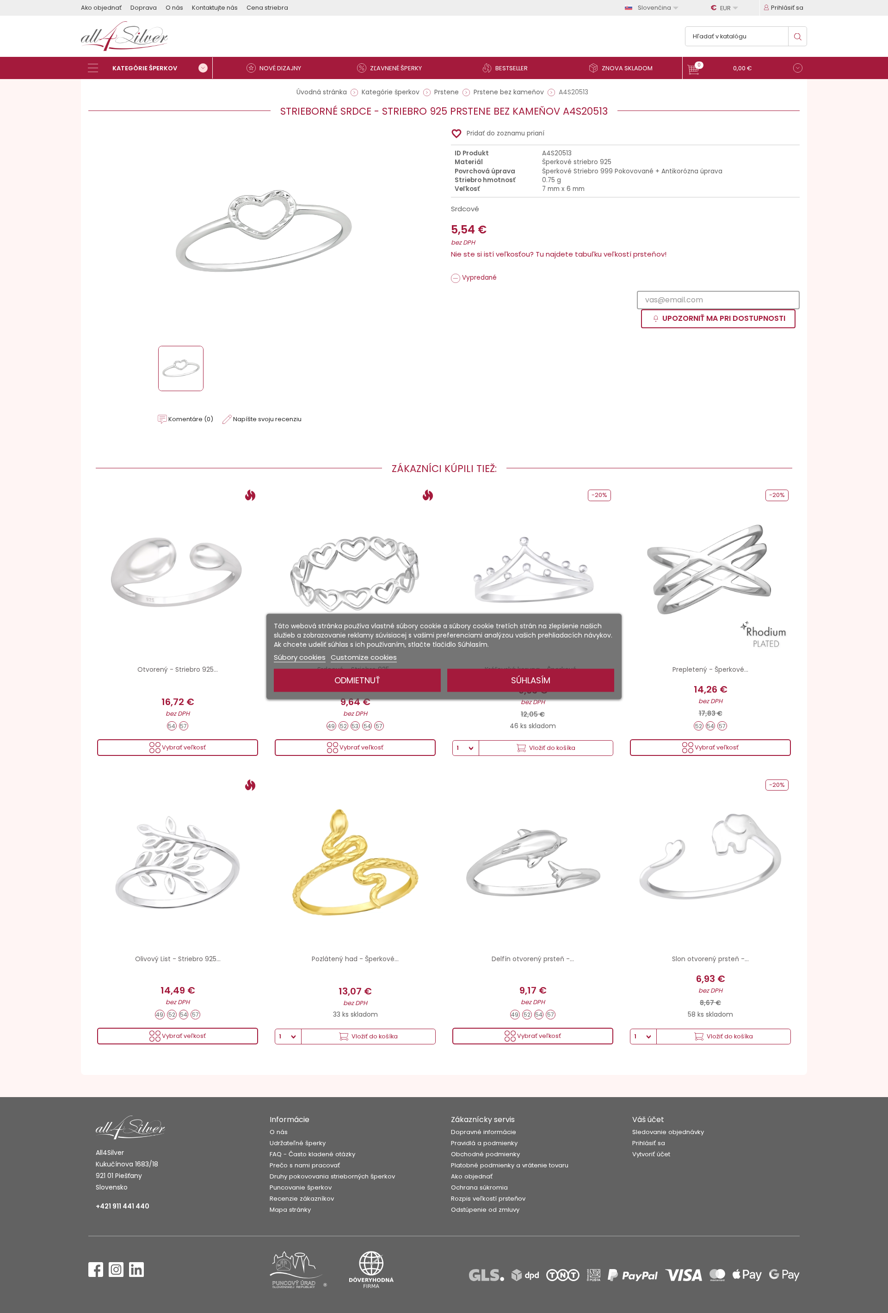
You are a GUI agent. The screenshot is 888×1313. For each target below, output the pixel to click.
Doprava (143, 8)
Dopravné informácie (483, 1132)
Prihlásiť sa (648, 1143)
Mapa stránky (290, 1209)
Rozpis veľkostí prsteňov (488, 1198)
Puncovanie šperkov (301, 1187)
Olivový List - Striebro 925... (178, 958)
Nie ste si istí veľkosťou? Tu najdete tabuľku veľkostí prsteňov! (558, 254)
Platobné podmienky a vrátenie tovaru (509, 1165)
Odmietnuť (357, 680)
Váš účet (648, 1119)
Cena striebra (267, 8)
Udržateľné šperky (298, 1143)
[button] (745, 69)
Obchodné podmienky (485, 1154)
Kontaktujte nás (215, 8)
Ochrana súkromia (479, 1187)
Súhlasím (530, 680)
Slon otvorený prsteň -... (710, 958)
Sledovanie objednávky (668, 1132)
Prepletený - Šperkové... (710, 669)
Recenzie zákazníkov (302, 1198)
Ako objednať (101, 8)
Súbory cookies (300, 657)
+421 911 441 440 (122, 1206)
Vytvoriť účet (651, 1154)
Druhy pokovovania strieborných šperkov (332, 1176)
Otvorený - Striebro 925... (177, 669)
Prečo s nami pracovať (305, 1165)
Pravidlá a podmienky (484, 1143)
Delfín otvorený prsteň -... (533, 958)
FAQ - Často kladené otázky (312, 1154)
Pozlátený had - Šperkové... (355, 958)
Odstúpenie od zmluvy (485, 1209)
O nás (174, 8)
